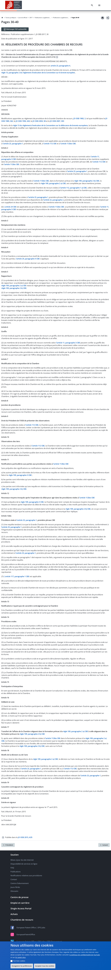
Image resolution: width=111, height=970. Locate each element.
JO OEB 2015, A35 (25, 837)
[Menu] (100, 5)
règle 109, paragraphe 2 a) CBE (53, 183)
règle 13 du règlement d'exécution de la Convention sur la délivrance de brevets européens (50, 125)
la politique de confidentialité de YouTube (84, 955)
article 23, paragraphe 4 (60, 65)
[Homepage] (2, 18)
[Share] (108, 18)
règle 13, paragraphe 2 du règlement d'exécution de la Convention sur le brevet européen (38, 72)
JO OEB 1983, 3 (79, 118)
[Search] (92, 5)
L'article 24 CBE (10, 207)
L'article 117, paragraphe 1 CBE (16, 576)
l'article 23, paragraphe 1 (13, 143)
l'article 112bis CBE (68, 143)
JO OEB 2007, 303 (57, 121)
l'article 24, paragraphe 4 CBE (28, 259)
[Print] (102, 18)
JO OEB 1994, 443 (23, 121)
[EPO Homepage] (13, 5)
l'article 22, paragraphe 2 (53, 200)
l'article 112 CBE (49, 143)
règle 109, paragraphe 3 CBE (20, 475)
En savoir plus (20, 957)
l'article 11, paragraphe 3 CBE (68, 343)
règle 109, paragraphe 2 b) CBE (86, 181)
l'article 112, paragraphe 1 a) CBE (73, 188)
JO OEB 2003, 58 (39, 121)
